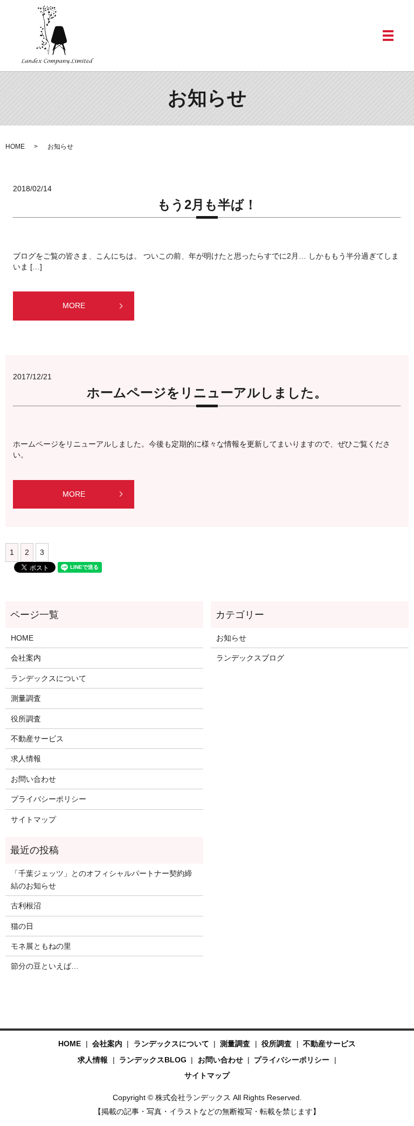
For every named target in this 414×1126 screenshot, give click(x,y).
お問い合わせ (33, 779)
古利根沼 (26, 905)
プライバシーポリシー (48, 799)
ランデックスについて (48, 678)
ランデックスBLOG (153, 1059)
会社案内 (26, 658)
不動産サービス (37, 738)
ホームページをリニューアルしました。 (207, 392)
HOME (15, 146)
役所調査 (26, 718)
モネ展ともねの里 (41, 946)
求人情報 (26, 758)
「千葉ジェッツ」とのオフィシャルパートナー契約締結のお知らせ (101, 879)
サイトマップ (33, 819)
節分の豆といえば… (45, 966)
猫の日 (22, 926)
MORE (74, 305)
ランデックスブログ (250, 658)
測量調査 (26, 698)
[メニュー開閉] (388, 35)
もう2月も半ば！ (207, 204)
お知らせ (231, 638)
